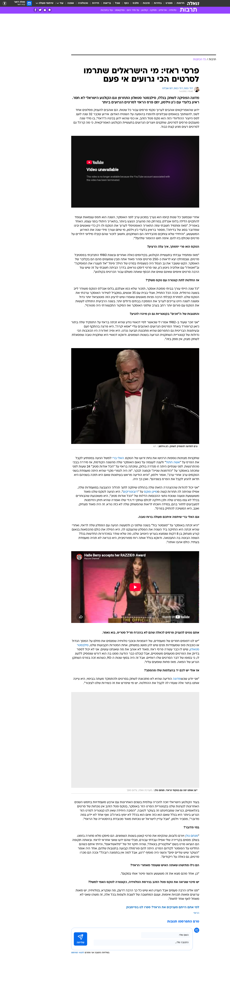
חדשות (180, 3)
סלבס (136, 3)
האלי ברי (118, 458)
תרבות (146, 3)
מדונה (177, 679)
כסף (126, 3)
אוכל (117, 3)
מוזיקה (153, 10)
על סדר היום (133, 10)
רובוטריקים (130, 492)
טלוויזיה (172, 10)
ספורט (169, 3)
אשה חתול (173, 462)
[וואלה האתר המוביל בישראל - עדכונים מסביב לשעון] (193, 3)
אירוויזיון (163, 10)
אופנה (70, 3)
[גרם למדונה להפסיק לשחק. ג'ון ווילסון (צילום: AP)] (135, 399)
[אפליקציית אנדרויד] (49, 10)
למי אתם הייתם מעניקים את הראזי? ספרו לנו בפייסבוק (162, 907)
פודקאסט (120, 10)
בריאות (107, 3)
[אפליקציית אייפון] (45, 10)
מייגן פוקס (150, 492)
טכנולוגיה (83, 3)
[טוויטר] (40, 10)
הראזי (196, 913)
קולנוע (144, 10)
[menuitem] (178, 3)
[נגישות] (5, 3)
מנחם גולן (191, 836)
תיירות (95, 3)
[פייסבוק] (35, 10)
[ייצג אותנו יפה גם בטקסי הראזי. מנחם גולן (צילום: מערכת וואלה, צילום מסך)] (135, 743)
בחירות (158, 3)
